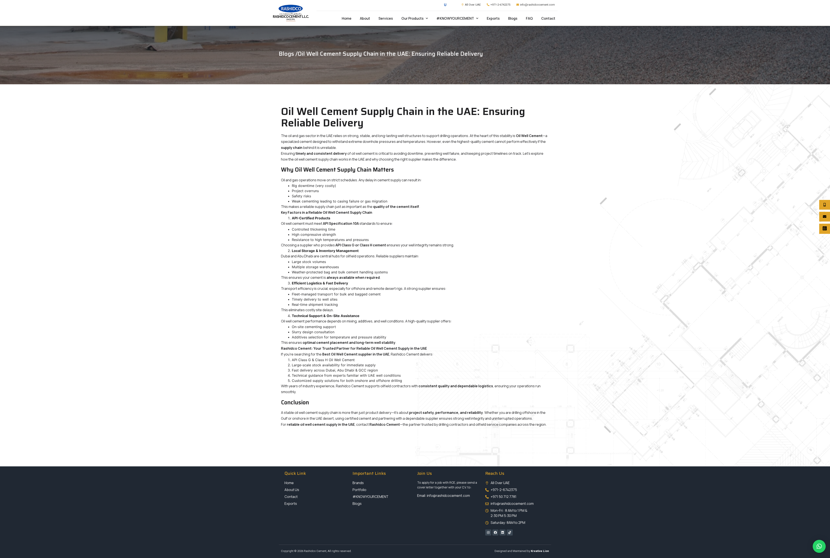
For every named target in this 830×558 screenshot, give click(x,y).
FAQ (529, 18)
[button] (819, 546)
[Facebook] (495, 532)
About (365, 18)
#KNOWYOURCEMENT (455, 18)
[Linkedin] (503, 532)
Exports (493, 18)
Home (346, 18)
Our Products (412, 18)
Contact (548, 18)
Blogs (512, 18)
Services (385, 18)
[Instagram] (488, 532)
